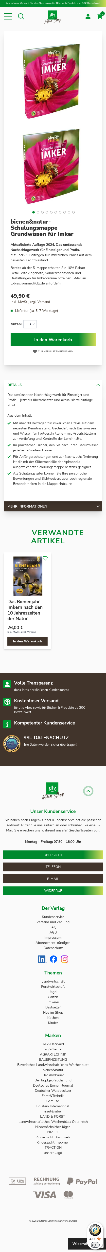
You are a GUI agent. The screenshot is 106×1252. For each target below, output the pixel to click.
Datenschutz (53, 948)
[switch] (95, 1245)
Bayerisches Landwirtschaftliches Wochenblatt (53, 1064)
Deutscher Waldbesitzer (53, 1090)
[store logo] (53, 16)
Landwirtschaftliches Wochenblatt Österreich (53, 1121)
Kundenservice (53, 917)
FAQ (53, 927)
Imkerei (53, 1002)
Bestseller (53, 1007)
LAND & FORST (53, 1116)
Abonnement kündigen (53, 942)
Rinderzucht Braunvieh (53, 1137)
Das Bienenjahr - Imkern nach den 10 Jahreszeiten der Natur (25, 610)
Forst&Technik (53, 1095)
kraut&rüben (53, 1111)
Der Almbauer (53, 1075)
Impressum (53, 937)
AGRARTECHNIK (53, 1054)
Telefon (53, 866)
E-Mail (53, 879)
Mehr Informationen (27, 506)
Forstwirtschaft (53, 986)
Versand (43, 302)
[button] (8, 16)
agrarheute (53, 1049)
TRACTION (53, 1147)
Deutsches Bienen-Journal (53, 1085)
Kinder (53, 1023)
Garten (53, 997)
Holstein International (53, 1106)
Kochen (53, 1017)
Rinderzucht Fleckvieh (53, 1142)
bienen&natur (53, 1070)
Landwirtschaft (53, 981)
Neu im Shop (53, 1012)
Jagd (53, 991)
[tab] (53, 385)
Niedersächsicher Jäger (53, 1127)
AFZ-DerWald (53, 1044)
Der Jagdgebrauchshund (53, 1080)
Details (14, 385)
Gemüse (53, 1101)
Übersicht (53, 855)
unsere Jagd (53, 1152)
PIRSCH (53, 1132)
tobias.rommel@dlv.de (28, 283)
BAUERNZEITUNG (53, 1059)
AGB (53, 932)
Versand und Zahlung (53, 922)
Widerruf (53, 890)
